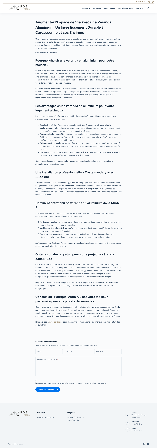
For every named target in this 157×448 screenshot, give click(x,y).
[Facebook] (149, 2)
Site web (99, 351)
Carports (86, 8)
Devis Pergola (73, 420)
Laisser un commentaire (48, 389)
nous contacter (55, 322)
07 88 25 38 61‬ (136, 431)
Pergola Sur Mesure (75, 417)
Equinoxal (18, 444)
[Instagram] (153, 2)
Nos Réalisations (125, 8)
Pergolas (97, 8)
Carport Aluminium (45, 417)
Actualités (140, 2)
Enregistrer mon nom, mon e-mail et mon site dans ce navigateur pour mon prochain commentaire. (70, 383)
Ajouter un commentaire (47, 359)
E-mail (69, 351)
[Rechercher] (148, 8)
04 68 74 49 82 (136, 424)
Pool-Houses (109, 8)
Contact (140, 8)
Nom (39, 351)
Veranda (53, 53)
